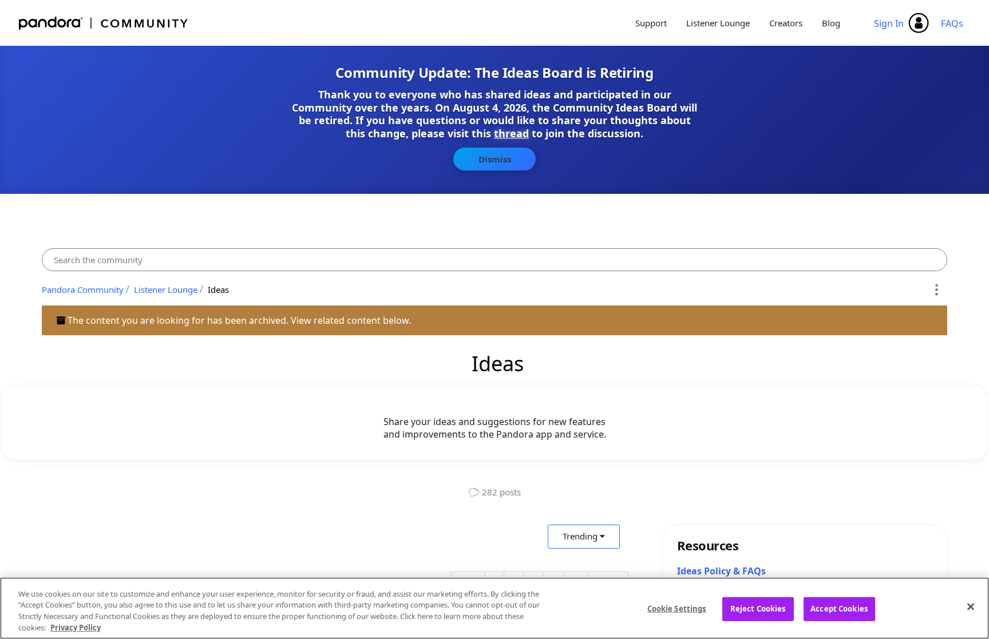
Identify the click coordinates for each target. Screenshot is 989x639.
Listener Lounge (718, 23)
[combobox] (494, 259)
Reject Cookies (758, 609)
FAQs (952, 23)
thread (511, 133)
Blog (831, 23)
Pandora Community (104, 23)
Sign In (889, 23)
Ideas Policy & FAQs (721, 571)
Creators (785, 23)
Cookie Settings (676, 609)
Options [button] (936, 289)
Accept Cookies (839, 609)
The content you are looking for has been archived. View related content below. (238, 320)
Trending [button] (580, 536)
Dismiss (494, 159)
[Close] (970, 606)
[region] (494, 608)
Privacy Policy (75, 627)
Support (651, 23)
